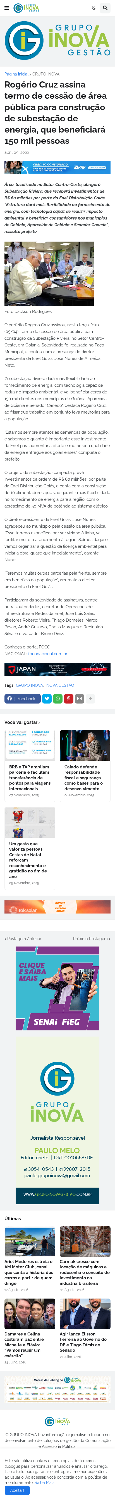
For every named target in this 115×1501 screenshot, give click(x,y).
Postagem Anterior (24, 938)
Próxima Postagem (90, 938)
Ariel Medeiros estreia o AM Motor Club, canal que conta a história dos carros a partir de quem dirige (28, 1272)
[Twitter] (47, 699)
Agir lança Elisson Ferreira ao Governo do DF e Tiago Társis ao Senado (83, 1342)
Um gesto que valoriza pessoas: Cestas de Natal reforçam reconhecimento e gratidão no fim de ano (28, 860)
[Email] (79, 699)
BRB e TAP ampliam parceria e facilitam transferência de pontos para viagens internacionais (30, 777)
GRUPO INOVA (45, 74)
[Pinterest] (68, 699)
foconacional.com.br (47, 653)
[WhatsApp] (58, 699)
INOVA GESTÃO (59, 685)
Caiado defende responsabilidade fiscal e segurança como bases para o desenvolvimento (83, 777)
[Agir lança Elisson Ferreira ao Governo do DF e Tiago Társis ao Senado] (85, 1314)
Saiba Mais (43, 1482)
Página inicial (16, 74)
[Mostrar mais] (90, 699)
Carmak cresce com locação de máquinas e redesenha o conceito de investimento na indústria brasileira (85, 1272)
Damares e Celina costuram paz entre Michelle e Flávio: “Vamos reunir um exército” (24, 1345)
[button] (6, 8)
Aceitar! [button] (17, 1490)
